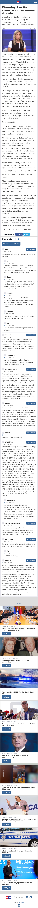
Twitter (27, 234)
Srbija (19, 603)
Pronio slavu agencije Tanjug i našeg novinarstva (15, 661)
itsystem (21, 902)
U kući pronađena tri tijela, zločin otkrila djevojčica (17, 852)
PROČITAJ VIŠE (6, 633)
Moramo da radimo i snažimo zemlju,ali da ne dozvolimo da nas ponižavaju (19, 820)
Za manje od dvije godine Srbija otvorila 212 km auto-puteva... (18, 724)
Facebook (19, 234)
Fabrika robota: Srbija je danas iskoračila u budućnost (17, 883)
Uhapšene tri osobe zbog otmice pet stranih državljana (18, 788)
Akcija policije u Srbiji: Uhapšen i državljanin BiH (18, 693)
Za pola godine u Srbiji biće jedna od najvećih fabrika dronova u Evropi (18, 629)
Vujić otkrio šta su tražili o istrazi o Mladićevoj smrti (15, 756)
